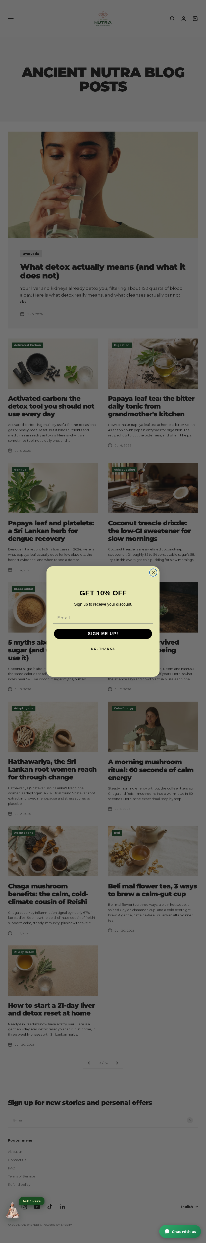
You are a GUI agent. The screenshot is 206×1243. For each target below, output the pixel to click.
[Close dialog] (153, 572)
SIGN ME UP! (103, 634)
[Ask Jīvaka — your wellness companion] (12, 1210)
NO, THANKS (103, 649)
